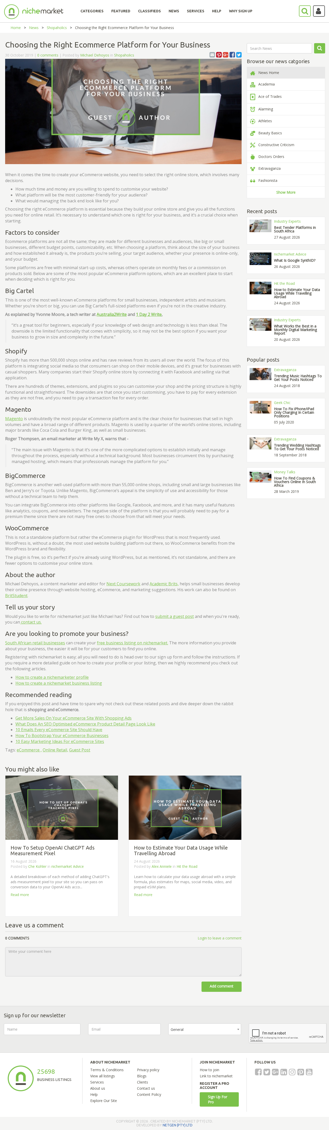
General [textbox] (177, 1029)
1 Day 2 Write (149, 314)
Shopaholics (57, 27)
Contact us (146, 1088)
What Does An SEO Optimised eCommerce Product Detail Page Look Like (85, 724)
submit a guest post (174, 616)
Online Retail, (55, 750)
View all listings (102, 1076)
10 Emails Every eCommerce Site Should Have (58, 729)
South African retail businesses (35, 643)
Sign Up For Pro (217, 1099)
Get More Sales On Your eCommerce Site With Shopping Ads (73, 718)
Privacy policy (148, 1069)
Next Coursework (123, 584)
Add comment (221, 986)
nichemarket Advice (67, 866)
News (34, 27)
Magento (14, 418)
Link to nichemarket (216, 1076)
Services (97, 1082)
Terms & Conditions (107, 1069)
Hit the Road (187, 866)
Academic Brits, (164, 584)
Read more (20, 894)
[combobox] (204, 1029)
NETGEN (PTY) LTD (178, 1125)
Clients (142, 1082)
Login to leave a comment (220, 938)
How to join (209, 1069)
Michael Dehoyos (94, 55)
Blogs (142, 1076)
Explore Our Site (103, 1100)
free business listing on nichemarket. (132, 643)
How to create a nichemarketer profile (52, 677)
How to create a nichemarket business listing (58, 683)
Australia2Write (112, 314)
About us (97, 1088)
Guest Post (79, 750)
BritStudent (16, 595)
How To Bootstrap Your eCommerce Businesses (61, 735)
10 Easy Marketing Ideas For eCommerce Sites (59, 741)
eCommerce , (29, 750)
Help (94, 1094)
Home (16, 27)
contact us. (31, 622)
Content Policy (149, 1094)
